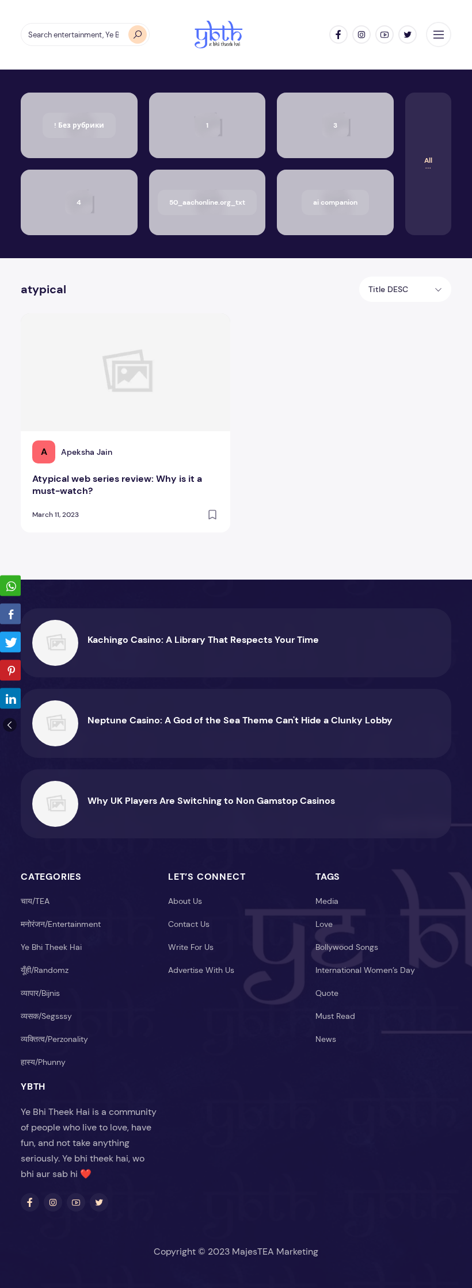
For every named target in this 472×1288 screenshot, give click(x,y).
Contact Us (189, 924)
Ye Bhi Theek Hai (51, 947)
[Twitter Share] (10, 642)
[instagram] (361, 34)
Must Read (335, 1016)
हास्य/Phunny (43, 1062)
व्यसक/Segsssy (46, 1016)
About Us (185, 901)
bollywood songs (346, 947)
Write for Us (191, 947)
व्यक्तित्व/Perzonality (54, 1039)
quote (326, 993)
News (325, 1039)
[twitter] (407, 34)
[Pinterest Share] (10, 670)
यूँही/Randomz (44, 970)
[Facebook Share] (10, 614)
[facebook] (338, 34)
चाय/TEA (35, 901)
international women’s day (365, 970)
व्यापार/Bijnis (40, 993)
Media (326, 901)
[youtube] (384, 34)
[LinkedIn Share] (10, 698)
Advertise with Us (201, 970)
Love (324, 924)
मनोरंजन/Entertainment (61, 924)
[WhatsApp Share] (10, 586)
